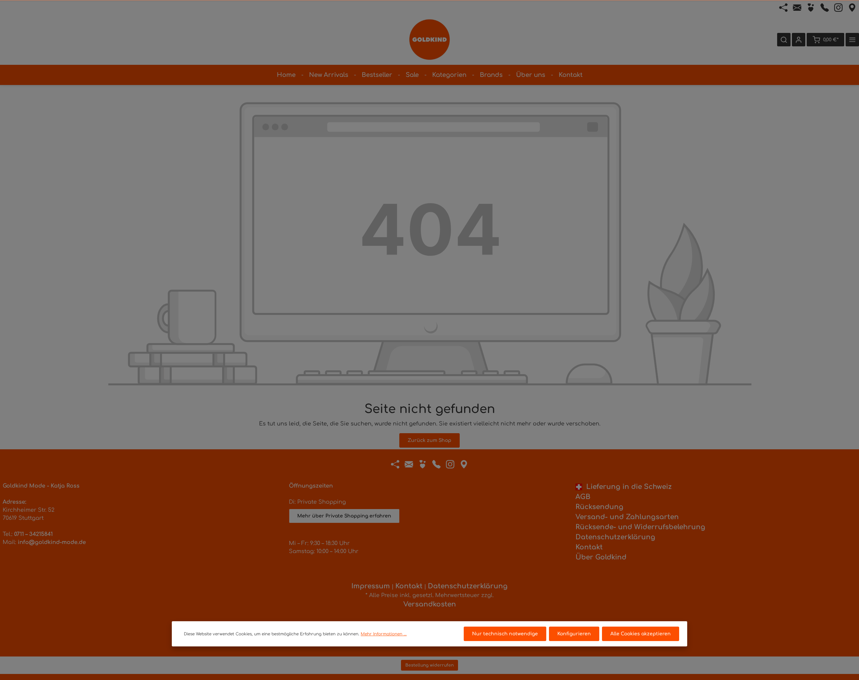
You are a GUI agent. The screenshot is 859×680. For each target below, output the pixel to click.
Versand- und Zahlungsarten (627, 517)
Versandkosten (429, 604)
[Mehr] (852, 39)
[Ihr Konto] (798, 39)
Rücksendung (599, 507)
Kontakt (589, 547)
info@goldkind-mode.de (52, 542)
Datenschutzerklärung (615, 537)
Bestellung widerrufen (429, 665)
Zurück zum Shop (429, 440)
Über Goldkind (600, 557)
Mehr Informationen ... (384, 634)
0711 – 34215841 (33, 534)
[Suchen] (784, 39)
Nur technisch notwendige (505, 633)
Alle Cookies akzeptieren (640, 633)
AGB (582, 497)
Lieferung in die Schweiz (627, 487)
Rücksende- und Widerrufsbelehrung (640, 527)
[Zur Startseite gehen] (429, 39)
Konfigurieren (574, 633)
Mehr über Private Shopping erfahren (344, 515)
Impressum (370, 586)
